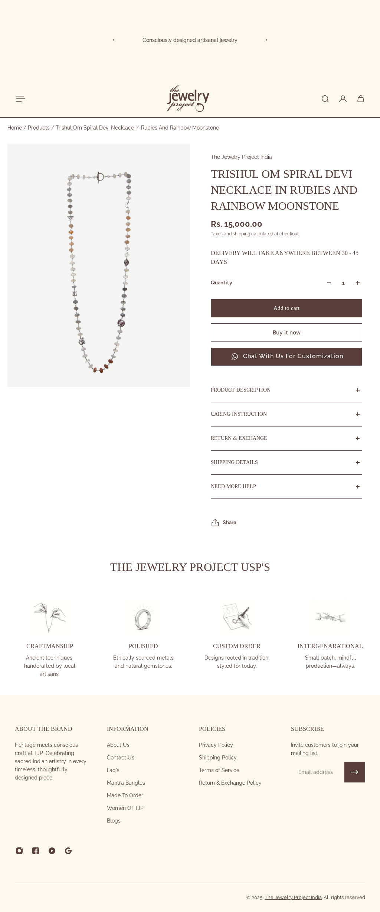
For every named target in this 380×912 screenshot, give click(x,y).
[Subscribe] (354, 772)
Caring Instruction (239, 414)
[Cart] (361, 99)
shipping (241, 233)
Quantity (221, 283)
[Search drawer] (325, 99)
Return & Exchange (239, 438)
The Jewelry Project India (241, 157)
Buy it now (287, 332)
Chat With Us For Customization (293, 356)
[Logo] (188, 99)
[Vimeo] (68, 851)
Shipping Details (234, 462)
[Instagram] (19, 851)
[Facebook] (35, 851)
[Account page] (343, 99)
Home (15, 128)
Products (39, 128)
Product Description (241, 390)
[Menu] (19, 99)
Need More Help (233, 486)
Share (229, 522)
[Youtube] (52, 851)
